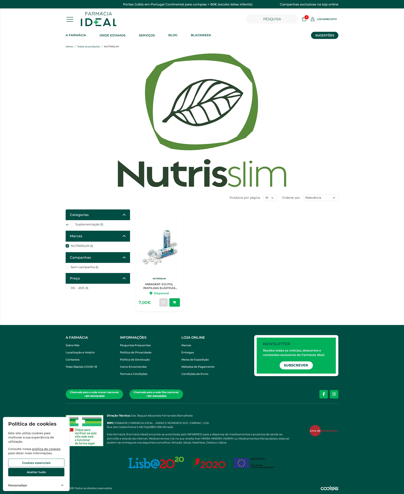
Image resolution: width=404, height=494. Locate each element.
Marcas (76, 236)
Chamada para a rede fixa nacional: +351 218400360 (156, 394)
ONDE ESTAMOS (112, 35)
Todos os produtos (88, 46)
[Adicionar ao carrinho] (174, 302)
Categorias (79, 215)
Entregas (187, 352)
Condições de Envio (194, 373)
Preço (75, 278)
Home (69, 46)
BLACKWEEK (201, 35)
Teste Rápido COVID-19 (81, 366)
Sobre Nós (72, 345)
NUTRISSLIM (82, 246)
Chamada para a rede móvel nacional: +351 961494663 (94, 394)
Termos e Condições (133, 373)
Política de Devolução (135, 359)
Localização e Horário (80, 352)
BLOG (172, 35)
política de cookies (46, 449)
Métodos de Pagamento (197, 366)
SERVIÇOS (147, 35)
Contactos (72, 359)
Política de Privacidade (136, 352)
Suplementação (89, 224)
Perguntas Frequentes (135, 345)
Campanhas (80, 258)
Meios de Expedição (195, 359)
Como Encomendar (133, 366)
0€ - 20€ (79, 288)
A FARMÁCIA (76, 35)
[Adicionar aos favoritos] (163, 302)
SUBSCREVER (296, 365)
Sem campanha (84, 267)
